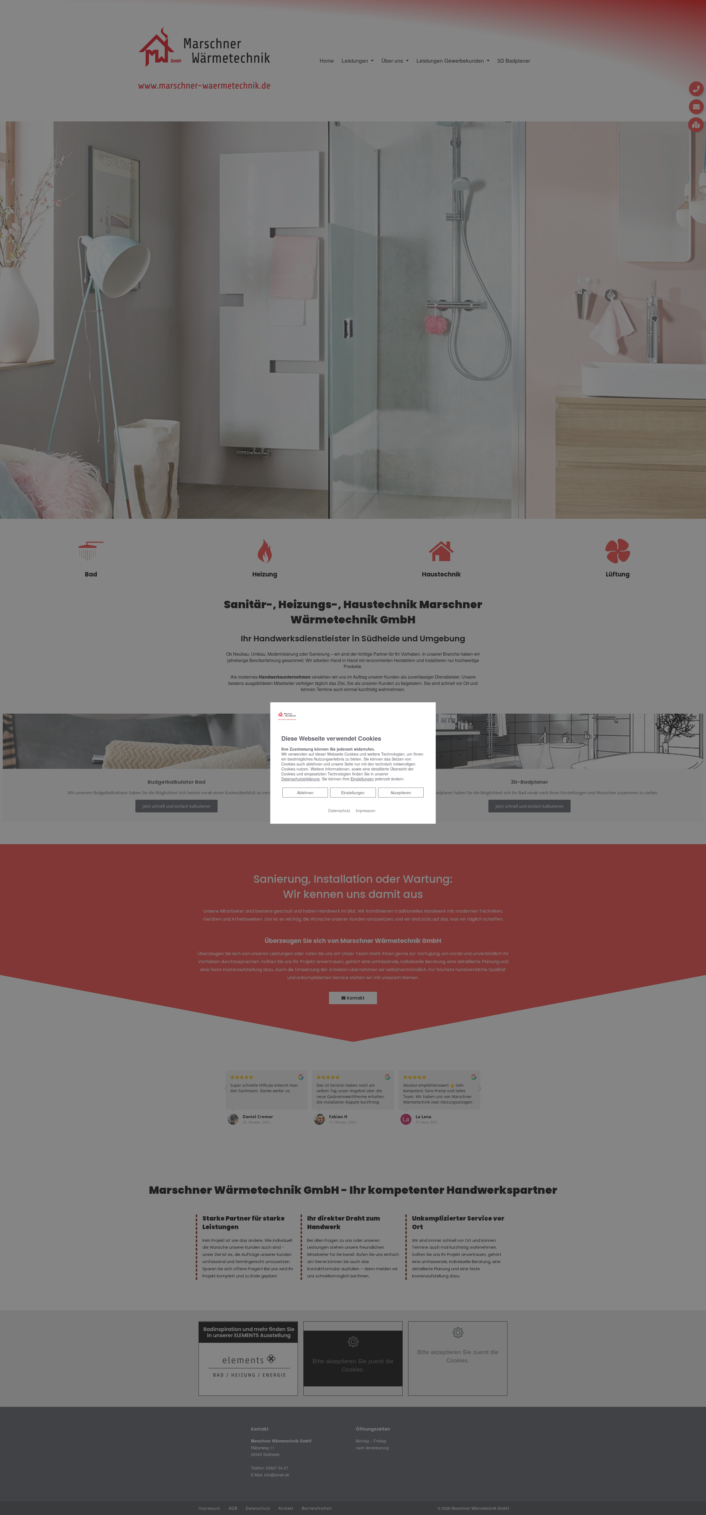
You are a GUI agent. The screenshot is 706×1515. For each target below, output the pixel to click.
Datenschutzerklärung (300, 779)
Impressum (365, 810)
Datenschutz (339, 810)
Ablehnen (305, 792)
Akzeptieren (401, 792)
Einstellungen (353, 792)
